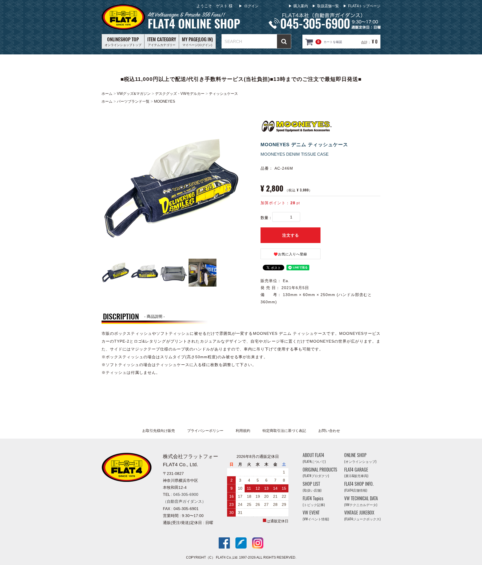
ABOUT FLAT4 (314, 458)
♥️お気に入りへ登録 (290, 254)
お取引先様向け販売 (158, 431)
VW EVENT (316, 515)
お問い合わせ (329, 431)
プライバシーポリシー (205, 431)
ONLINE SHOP (360, 458)
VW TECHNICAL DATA (361, 501)
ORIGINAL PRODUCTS (320, 472)
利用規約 (243, 431)
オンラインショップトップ (123, 41)
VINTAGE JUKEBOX (362, 515)
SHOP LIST (312, 486)
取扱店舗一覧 (328, 6)
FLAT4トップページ (364, 6)
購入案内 (300, 6)
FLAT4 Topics (314, 501)
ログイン (251, 6)
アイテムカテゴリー (161, 41)
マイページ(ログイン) (197, 41)
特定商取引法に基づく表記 (284, 431)
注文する (290, 235)
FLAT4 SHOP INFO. (358, 486)
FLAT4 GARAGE (356, 472)
